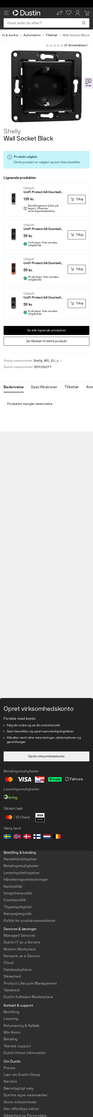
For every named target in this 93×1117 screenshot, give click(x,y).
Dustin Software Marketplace (28, 997)
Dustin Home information (25, 1053)
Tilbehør (52, 35)
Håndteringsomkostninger (26, 879)
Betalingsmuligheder (21, 866)
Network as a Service (22, 956)
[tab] (15, 387)
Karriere (10, 1081)
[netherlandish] (47, 837)
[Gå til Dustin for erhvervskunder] (27, 13)
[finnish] (37, 837)
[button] (59, 13)
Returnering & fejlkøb (22, 1025)
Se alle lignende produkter (46, 330)
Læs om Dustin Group (22, 1074)
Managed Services (19, 935)
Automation (32, 35)
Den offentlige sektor (21, 1109)
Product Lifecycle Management (30, 983)
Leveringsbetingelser (22, 873)
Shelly (12, 131)
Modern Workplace (20, 949)
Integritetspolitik (18, 893)
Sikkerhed (12, 976)
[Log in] (77, 13)
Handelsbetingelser (20, 859)
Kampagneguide (18, 914)
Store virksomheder (20, 1102)
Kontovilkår (13, 886)
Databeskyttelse (18, 970)
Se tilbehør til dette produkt (46, 341)
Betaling (11, 1039)
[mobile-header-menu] (6, 13)
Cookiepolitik (15, 900)
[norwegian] (17, 837)
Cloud (9, 963)
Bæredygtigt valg (18, 1088)
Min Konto (12, 1032)
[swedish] (7, 837)
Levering (11, 1019)
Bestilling (11, 1012)
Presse (9, 1068)
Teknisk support (17, 1046)
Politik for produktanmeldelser (30, 921)
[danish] (27, 837)
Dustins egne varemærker (26, 1095)
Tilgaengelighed (17, 907)
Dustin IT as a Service (22, 942)
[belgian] (56, 837)
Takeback (12, 990)
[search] (83, 22)
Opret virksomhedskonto (46, 756)
